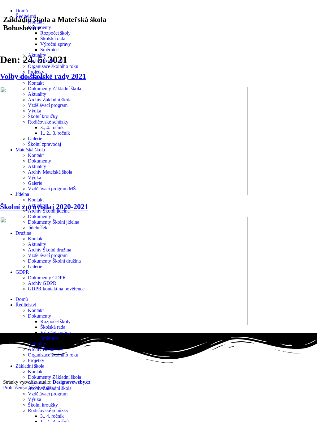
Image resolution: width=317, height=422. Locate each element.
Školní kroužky (43, 116)
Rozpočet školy (55, 33)
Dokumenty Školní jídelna (53, 222)
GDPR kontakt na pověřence (56, 288)
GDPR (22, 272)
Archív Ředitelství (45, 60)
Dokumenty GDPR (47, 277)
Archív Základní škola (50, 99)
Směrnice (49, 49)
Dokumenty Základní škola (54, 88)
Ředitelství (25, 16)
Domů (21, 10)
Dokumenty (39, 27)
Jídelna (22, 194)
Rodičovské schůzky (48, 121)
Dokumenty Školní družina (54, 261)
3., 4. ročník (52, 127)
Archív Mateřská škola (50, 172)
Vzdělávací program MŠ (52, 188)
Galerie (35, 138)
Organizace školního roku (53, 66)
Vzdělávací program (47, 105)
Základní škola (29, 77)
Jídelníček (37, 227)
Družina (23, 233)
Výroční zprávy (55, 44)
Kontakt (36, 21)
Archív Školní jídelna (49, 210)
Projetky (36, 71)
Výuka (34, 110)
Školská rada (52, 38)
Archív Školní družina (49, 249)
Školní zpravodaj (44, 144)
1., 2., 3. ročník (55, 133)
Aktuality (37, 55)
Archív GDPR (42, 283)
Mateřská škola (30, 149)
